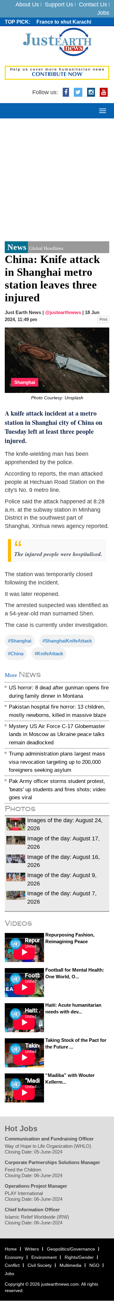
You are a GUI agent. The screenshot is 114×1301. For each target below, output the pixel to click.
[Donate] (57, 72)
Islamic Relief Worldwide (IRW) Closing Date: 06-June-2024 (37, 1219)
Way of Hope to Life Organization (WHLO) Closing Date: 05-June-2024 (48, 1148)
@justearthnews (63, 312)
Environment (44, 1257)
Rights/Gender (79, 1257)
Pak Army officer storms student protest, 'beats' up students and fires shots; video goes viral (57, 789)
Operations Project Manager (36, 1186)
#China (15, 653)
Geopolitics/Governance (71, 1249)
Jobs (103, 13)
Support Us (59, 4)
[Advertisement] (57, 179)
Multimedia (70, 1265)
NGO (94, 1265)
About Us (27, 4)
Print (103, 319)
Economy (14, 1257)
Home (11, 1249)
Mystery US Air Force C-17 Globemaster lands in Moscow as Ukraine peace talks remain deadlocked (57, 734)
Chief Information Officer (32, 1209)
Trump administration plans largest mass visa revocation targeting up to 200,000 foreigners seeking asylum (57, 762)
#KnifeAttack (49, 653)
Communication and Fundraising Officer (49, 1138)
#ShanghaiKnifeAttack (67, 640)
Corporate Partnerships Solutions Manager (52, 1162)
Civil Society (40, 1265)
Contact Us (93, 4)
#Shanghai (19, 640)
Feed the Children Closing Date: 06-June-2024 (33, 1172)
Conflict (12, 1265)
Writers (32, 1249)
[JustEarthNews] (57, 42)
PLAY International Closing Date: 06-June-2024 (33, 1196)
